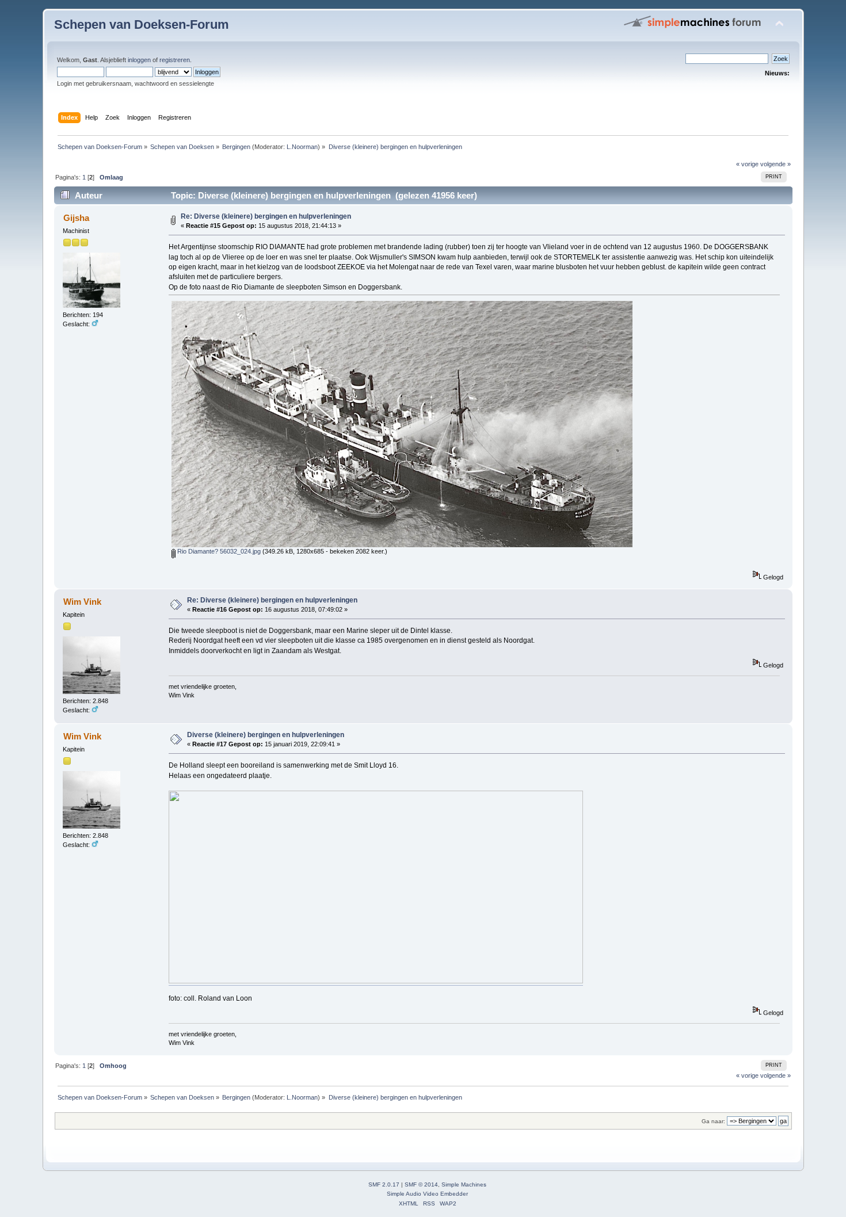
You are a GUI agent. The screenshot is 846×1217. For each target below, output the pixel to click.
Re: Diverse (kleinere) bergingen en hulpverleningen (266, 216)
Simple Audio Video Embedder (427, 1194)
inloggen (139, 59)
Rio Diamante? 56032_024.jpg (218, 551)
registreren (174, 59)
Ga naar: (713, 1121)
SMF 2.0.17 (383, 1184)
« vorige (747, 164)
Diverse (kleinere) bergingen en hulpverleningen (265, 735)
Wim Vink (82, 601)
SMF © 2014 (421, 1184)
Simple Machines (463, 1184)
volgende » (775, 164)
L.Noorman (302, 146)
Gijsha (76, 218)
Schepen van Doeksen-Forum (141, 24)
